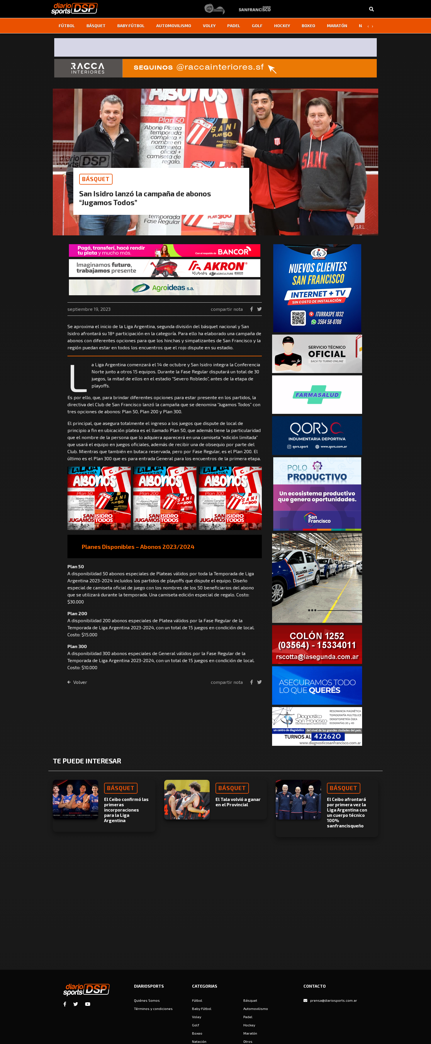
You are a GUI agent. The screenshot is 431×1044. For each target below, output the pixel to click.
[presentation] (367, 25)
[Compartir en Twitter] (259, 309)
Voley (209, 25)
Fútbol (67, 25)
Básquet (96, 25)
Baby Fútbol (131, 25)
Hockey (282, 25)
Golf (257, 25)
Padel (233, 25)
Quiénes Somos (147, 1000)
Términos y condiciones (153, 1008)
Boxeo (308, 25)
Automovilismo (173, 25)
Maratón (337, 25)
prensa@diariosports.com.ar (333, 1000)
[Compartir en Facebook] (252, 309)
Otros (247, 1041)
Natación (199, 1041)
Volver (79, 682)
